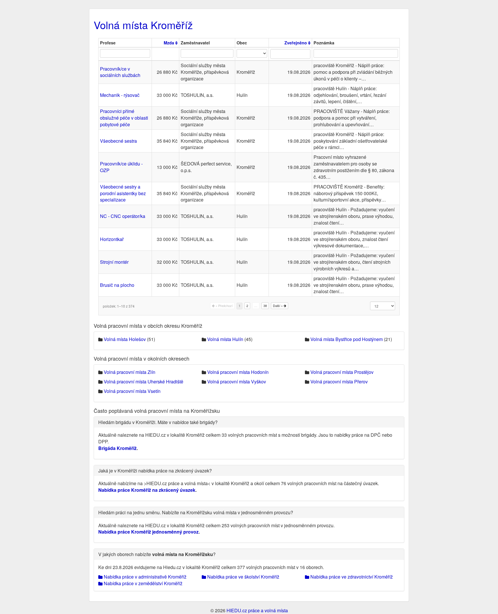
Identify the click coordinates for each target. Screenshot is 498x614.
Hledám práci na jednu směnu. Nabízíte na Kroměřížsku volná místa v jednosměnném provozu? (195, 512)
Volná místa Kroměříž (143, 24)
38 (265, 305)
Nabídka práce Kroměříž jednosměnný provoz (148, 531)
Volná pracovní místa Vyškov (236, 381)
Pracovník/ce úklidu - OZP (121, 167)
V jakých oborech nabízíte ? (157, 554)
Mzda (169, 43)
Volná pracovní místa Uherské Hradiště (143, 381)
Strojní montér (114, 262)
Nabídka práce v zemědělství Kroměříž (142, 583)
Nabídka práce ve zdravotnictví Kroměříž (351, 576)
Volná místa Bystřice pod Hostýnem (346, 339)
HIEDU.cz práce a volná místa (257, 610)
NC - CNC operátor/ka (122, 216)
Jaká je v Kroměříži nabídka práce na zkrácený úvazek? (155, 470)
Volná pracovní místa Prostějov (341, 372)
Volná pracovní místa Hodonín (238, 372)
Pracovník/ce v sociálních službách (120, 72)
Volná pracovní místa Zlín (129, 372)
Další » (278, 305)
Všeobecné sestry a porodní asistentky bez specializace (123, 193)
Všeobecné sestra (118, 141)
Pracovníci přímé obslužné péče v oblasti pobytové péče (124, 118)
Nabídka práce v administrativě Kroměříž (144, 576)
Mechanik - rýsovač (119, 95)
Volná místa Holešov (125, 339)
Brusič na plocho (117, 285)
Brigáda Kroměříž (117, 448)
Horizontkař (112, 239)
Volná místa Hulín (225, 339)
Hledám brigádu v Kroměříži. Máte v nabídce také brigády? (158, 422)
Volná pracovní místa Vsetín (132, 391)
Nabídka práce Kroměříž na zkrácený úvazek (146, 490)
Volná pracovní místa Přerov (339, 381)
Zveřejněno (296, 43)
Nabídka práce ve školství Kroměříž (242, 576)
